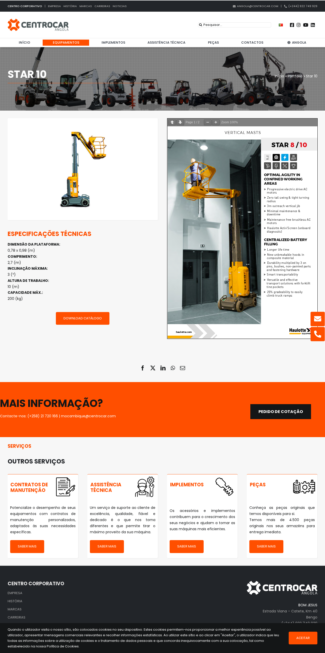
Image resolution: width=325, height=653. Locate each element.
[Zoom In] (216, 122)
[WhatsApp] (172, 368)
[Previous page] (172, 122)
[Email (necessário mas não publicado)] (182, 368)
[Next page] (180, 122)
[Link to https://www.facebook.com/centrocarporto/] (292, 25)
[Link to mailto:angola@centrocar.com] (318, 319)
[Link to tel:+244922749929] (318, 334)
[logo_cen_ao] (38, 20)
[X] (153, 368)
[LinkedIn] (163, 368)
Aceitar (303, 637)
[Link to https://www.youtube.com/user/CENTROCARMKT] (305, 25)
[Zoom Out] (208, 122)
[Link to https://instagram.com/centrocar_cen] (299, 25)
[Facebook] (143, 368)
